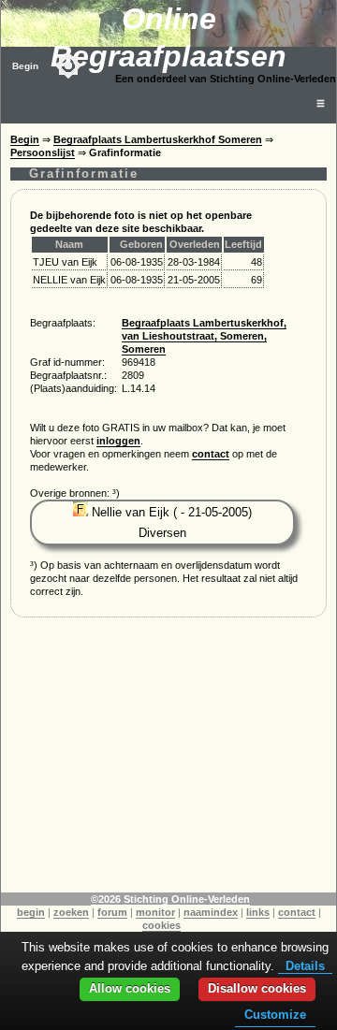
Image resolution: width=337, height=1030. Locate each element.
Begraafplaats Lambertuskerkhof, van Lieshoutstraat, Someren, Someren (204, 336)
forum (112, 912)
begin (31, 912)
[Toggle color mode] (68, 65)
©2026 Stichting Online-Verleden (170, 899)
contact (210, 453)
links (258, 912)
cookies (161, 925)
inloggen (118, 440)
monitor (155, 912)
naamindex (210, 912)
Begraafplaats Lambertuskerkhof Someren (157, 139)
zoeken (71, 912)
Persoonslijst (42, 152)
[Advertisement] (168, 761)
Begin (25, 66)
